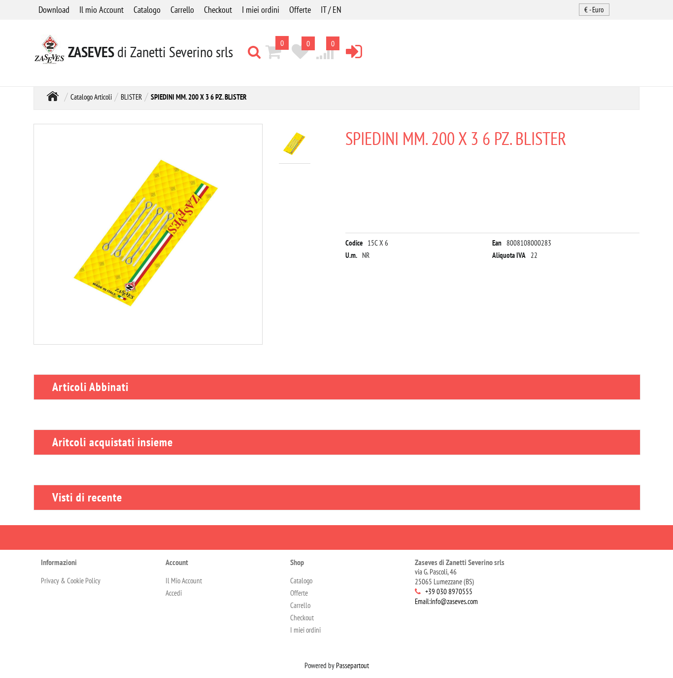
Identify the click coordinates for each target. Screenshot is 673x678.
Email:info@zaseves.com (446, 601)
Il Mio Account (184, 580)
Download (53, 9)
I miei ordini (260, 9)
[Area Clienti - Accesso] (354, 51)
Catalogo (147, 9)
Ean (497, 243)
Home (53, 96)
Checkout (218, 9)
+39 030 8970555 (448, 591)
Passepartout (352, 665)
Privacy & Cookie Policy (71, 580)
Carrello (182, 9)
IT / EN (331, 9)
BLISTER (131, 97)
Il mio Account (101, 9)
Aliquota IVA (509, 255)
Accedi (174, 593)
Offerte (300, 9)
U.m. (351, 255)
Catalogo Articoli (91, 97)
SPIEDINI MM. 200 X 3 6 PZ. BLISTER (199, 97)
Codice (354, 243)
